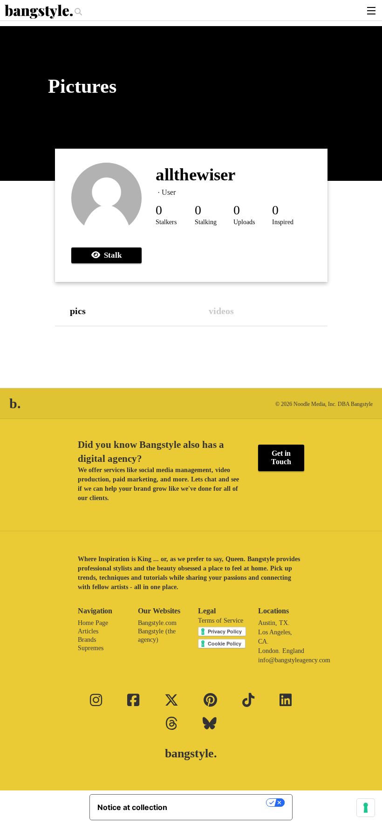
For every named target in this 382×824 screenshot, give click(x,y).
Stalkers (166, 222)
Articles (88, 631)
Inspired (282, 222)
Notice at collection (132, 807)
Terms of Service (220, 620)
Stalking (206, 222)
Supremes (90, 648)
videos (221, 311)
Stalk (111, 255)
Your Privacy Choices (221, 802)
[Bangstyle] (40, 12)
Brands (87, 639)
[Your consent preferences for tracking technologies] (366, 808)
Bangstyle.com (157, 622)
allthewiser (195, 174)
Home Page (93, 622)
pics (78, 311)
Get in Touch (281, 457)
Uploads (244, 222)
